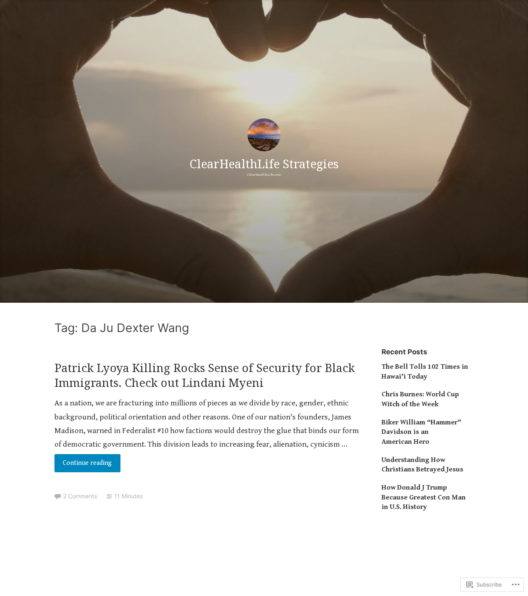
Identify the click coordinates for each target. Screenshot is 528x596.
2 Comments (80, 495)
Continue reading (83, 465)
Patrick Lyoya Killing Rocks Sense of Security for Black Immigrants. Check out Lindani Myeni (204, 375)
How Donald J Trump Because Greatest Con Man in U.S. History (424, 497)
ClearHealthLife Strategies (264, 163)
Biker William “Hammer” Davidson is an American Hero (421, 432)
